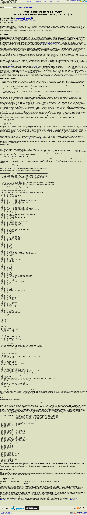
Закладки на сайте (5, 512)
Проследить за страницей (7, 513)
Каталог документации (25, 7)
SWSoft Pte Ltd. (29, 20)
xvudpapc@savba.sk (24, 18)
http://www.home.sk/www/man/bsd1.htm (50, 43)
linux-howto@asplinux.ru (69, 499)
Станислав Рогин (15, 20)
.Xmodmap (10, 66)
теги (67, 1)
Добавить (71, 513)
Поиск (64, 1)
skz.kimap (35, 66)
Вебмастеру (84, 513)
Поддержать (77, 513)
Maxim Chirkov (83, 512)
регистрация (77, 0)
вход (74, 0)
